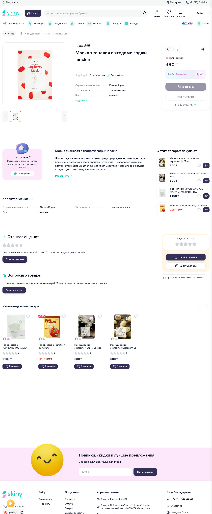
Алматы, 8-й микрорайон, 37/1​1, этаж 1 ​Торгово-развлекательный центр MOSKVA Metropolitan (126, 507)
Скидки (80, 23)
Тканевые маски (62, 33)
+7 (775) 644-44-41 (200, 2)
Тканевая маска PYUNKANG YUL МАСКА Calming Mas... (14, 346)
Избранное (169, 16)
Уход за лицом (33, 33)
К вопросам (24, 173)
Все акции (39, 23)
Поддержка (175, 2)
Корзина (181, 16)
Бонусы (69, 508)
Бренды (134, 23)
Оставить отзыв (15, 259)
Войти (200, 13)
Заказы (157, 16)
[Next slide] (207, 306)
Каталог (35, 13)
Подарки (116, 23)
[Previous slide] (199, 306)
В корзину (188, 86)
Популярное (60, 23)
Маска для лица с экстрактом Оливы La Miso (189, 175)
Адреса (206, 23)
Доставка (70, 499)
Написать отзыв (188, 257)
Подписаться (145, 472)
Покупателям (12, 2)
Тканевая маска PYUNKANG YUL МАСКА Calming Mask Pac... (186, 190)
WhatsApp (176, 505)
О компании (45, 499)
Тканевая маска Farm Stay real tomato (188, 205)
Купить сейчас (185, 96)
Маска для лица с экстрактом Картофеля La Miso (184, 160)
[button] (5, 116)
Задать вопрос (14, 290)
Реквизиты (44, 503)
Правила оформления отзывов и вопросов (186, 278)
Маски (48, 33)
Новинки (97, 23)
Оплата (69, 503)
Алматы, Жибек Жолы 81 (114, 499)
